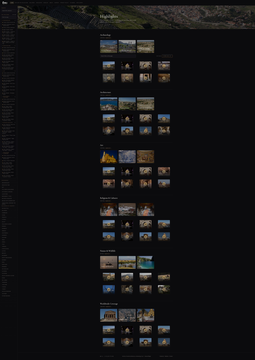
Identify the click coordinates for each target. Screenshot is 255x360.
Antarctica (5, 208)
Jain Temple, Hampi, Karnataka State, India (7, 107)
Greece (4, 230)
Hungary (4, 235)
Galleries (32, 2)
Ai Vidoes (72, 2)
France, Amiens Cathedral (8, 27)
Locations (5, 194)
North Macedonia (7, 257)
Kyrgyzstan (5, 248)
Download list (167, 56)
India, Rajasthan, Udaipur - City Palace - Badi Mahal (8, 147)
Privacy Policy (64, 2)
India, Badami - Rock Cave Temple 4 (8, 90)
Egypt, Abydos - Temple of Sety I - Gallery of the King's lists (8, 42)
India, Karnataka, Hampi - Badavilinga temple (8, 59)
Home (12, 2)
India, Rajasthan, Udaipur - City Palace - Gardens (8, 150)
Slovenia (4, 273)
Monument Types (6, 196)
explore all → (108, 37)
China (3, 215)
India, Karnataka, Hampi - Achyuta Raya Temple (8, 55)
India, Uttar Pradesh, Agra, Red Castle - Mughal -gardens (8, 132)
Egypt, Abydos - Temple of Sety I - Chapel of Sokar (8, 32)
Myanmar (4, 255)
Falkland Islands (7, 224)
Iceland (4, 237)
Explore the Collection (21, 2)
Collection (162, 356)
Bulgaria (4, 210)
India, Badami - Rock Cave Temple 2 (8, 84)
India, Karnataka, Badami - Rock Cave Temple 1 (8, 81)
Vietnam (4, 293)
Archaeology (5, 182)
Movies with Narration (8, 200)
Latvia (4, 250)
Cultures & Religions (8, 189)
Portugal (4, 264)
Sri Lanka (4, 280)
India (3, 239)
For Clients (79, 2)
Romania (4, 266)
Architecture (6, 185)
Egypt (3, 221)
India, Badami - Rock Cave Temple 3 (8, 87)
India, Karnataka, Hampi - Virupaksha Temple (8, 65)
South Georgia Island (8, 275)
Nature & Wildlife (7, 198)
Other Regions (6, 295)
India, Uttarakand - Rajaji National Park (8, 139)
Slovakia (4, 271)
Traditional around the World (9, 203)
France (4, 226)
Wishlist (46, 2)
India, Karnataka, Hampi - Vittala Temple (8, 62)
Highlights (39, 2)
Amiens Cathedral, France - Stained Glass (8, 25)
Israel (3, 241)
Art (3, 187)
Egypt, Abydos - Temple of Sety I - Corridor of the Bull (8, 35)
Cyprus (4, 219)
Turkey (4, 289)
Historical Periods (7, 191)
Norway (4, 259)
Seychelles (5, 268)
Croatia (4, 217)
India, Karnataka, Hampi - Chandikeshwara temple (8, 68)
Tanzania (4, 282)
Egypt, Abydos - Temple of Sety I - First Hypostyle (8, 38)
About (51, 2)
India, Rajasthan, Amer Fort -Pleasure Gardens (8, 125)
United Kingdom (6, 291)
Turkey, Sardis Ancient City (8, 22)
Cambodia (4, 212)
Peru (3, 262)
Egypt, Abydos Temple (7, 29)
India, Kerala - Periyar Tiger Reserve (8, 136)
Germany (4, 228)
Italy (3, 244)
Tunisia (4, 286)
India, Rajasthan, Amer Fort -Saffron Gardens (8, 128)
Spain (3, 277)
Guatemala (5, 232)
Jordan (4, 246)
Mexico (4, 253)
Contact (56, 2)
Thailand (4, 284)
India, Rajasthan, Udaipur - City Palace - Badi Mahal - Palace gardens (8, 143)
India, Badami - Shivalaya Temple (8, 93)
